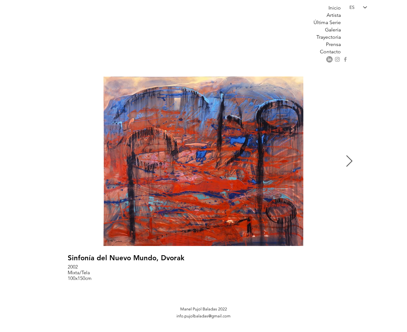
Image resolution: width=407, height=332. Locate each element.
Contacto (330, 52)
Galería (333, 30)
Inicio (334, 8)
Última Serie (327, 22)
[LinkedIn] (329, 59)
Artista (334, 15)
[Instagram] (337, 59)
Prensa (333, 44)
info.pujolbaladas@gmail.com (203, 316)
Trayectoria (328, 37)
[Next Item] (349, 161)
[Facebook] (345, 59)
